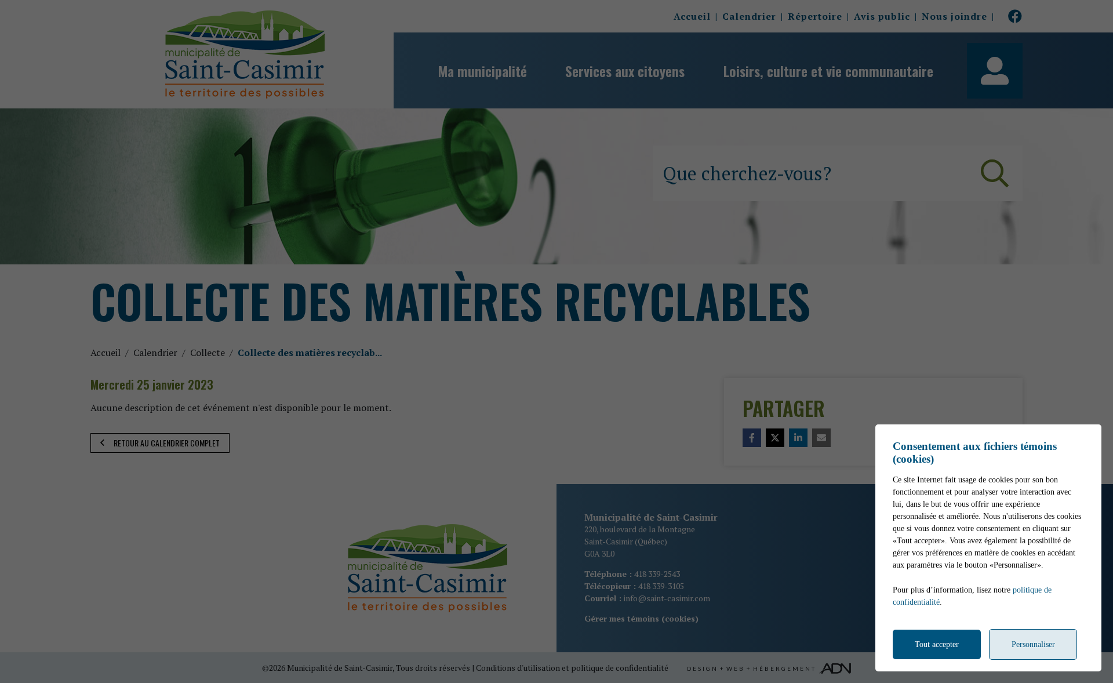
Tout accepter (937, 644)
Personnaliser (1033, 644)
